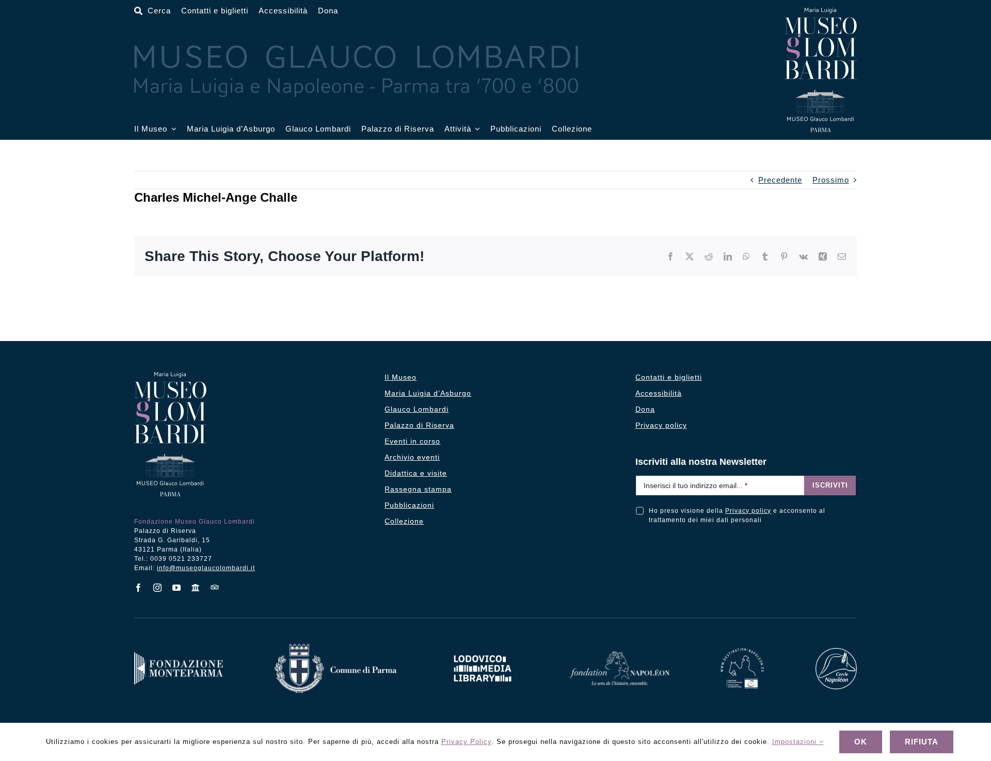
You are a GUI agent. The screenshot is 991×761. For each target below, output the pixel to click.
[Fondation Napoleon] (619, 655)
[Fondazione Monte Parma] (178, 656)
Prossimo (830, 179)
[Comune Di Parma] (335, 647)
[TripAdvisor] (215, 587)
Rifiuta (921, 741)
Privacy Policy (466, 742)
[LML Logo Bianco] (482, 652)
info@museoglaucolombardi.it (206, 568)
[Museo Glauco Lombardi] (821, 11)
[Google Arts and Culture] (195, 588)
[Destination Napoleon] (742, 651)
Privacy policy (748, 510)
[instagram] (157, 588)
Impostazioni (795, 742)
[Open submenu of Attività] (476, 129)
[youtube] (176, 588)
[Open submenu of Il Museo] (172, 129)
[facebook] (138, 588)
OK (860, 741)
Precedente (780, 179)
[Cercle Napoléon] (836, 651)
